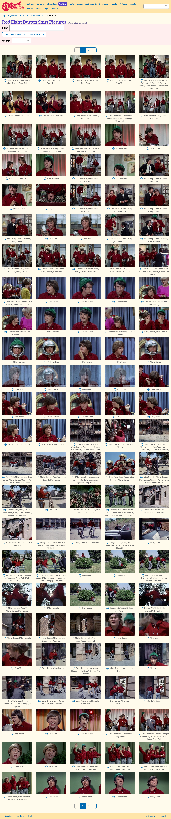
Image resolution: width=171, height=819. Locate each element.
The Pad (54, 9)
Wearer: (6, 40)
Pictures (123, 4)
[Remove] (43, 34)
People (114, 4)
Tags (46, 9)
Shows (30, 9)
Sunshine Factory (13, 6)
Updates (8, 816)
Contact (20, 816)
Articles (40, 4)
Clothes (62, 4)
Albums (30, 4)
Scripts (133, 4)
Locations (103, 4)
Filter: (5, 28)
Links (30, 816)
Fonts (71, 4)
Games (80, 4)
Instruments (91, 4)
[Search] (166, 6)
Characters (52, 4)
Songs (38, 9)
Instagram (150, 816)
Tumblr (163, 816)
